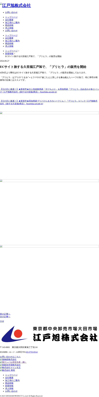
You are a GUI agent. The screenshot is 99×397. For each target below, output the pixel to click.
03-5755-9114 (32, 352)
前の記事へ (5, 314)
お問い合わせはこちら (10, 357)
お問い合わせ (11, 12)
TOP (2, 321)
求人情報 (9, 28)
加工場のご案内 (12, 22)
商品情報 (9, 25)
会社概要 (9, 20)
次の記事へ (5, 317)
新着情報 (9, 386)
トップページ (11, 17)
